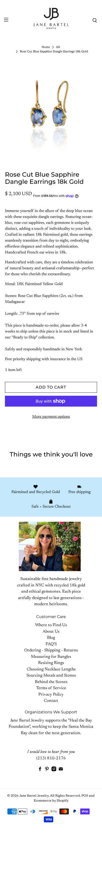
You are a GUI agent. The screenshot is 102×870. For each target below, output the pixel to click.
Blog (51, 638)
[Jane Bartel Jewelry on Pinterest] (47, 770)
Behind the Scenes (51, 682)
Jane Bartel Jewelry (34, 796)
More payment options (51, 417)
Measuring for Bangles (51, 657)
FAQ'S (51, 644)
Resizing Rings (51, 663)
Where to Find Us (51, 625)
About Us (51, 632)
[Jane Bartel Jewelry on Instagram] (53, 770)
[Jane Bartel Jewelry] (51, 20)
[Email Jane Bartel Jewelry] (60, 770)
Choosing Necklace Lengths (51, 669)
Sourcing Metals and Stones (51, 676)
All (58, 47)
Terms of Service (51, 688)
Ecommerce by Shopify (51, 801)
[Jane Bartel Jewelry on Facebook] (40, 770)
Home (46, 47)
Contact (51, 701)
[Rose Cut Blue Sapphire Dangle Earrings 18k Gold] (51, 110)
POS (84, 796)
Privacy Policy (51, 695)
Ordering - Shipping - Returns (51, 650)
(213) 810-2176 (51, 758)
